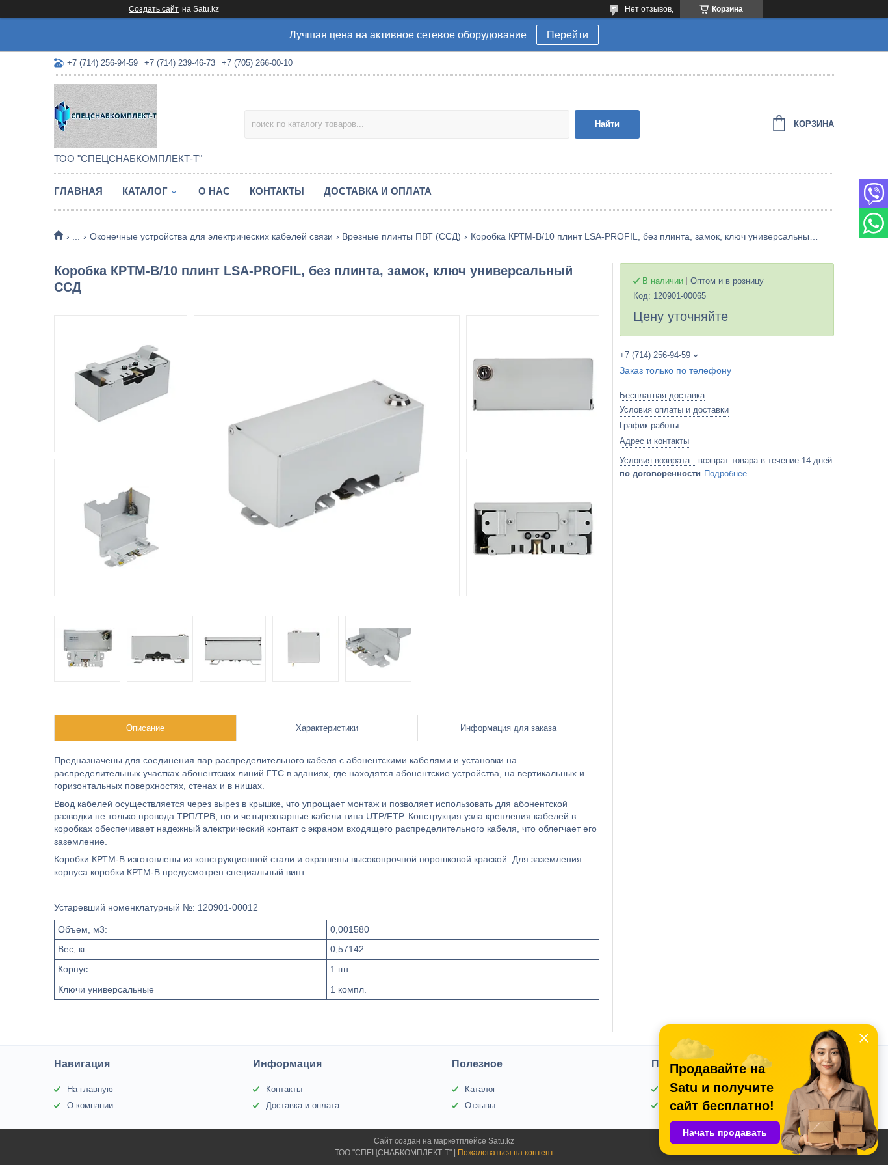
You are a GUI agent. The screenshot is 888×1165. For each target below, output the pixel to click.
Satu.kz (501, 1140)
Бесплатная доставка (662, 395)
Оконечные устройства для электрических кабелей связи (211, 236)
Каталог (145, 191)
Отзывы (480, 1105)
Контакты (277, 191)
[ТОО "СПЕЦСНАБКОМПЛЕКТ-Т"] (149, 115)
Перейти (567, 34)
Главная (78, 191)
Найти (607, 124)
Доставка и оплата (378, 191)
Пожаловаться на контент (506, 1152)
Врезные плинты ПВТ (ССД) (401, 236)
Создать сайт (154, 9)
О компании (90, 1105)
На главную (90, 1089)
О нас (214, 191)
